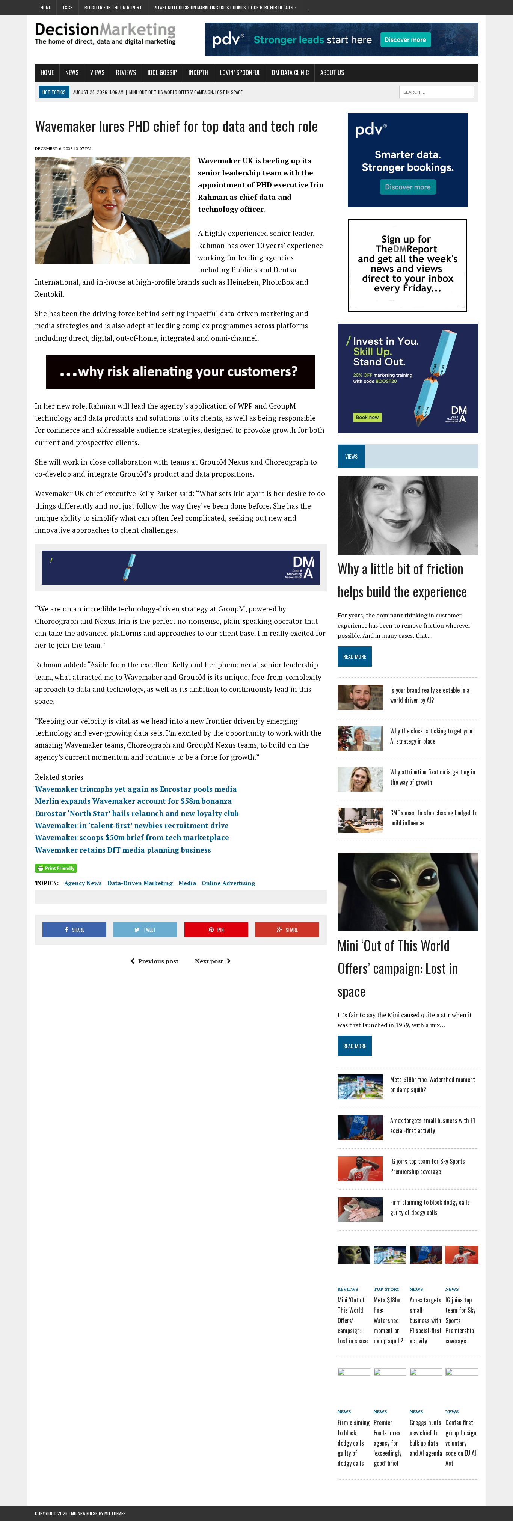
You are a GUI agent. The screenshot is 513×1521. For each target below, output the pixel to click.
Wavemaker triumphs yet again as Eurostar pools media (136, 789)
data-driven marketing (140, 883)
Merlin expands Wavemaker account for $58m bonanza (133, 801)
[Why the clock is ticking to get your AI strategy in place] (360, 746)
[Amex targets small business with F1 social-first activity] (360, 1135)
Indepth (198, 72)
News (71, 72)
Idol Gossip (162, 72)
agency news (83, 883)
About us (332, 72)
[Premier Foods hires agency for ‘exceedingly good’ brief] (390, 1381)
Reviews (126, 72)
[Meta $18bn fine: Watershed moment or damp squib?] (360, 1094)
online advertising (228, 883)
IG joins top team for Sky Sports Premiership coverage (460, 1320)
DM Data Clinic (290, 72)
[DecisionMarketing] (105, 34)
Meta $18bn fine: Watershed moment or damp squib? (388, 1320)
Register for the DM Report (113, 7)
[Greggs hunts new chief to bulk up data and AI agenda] (426, 1381)
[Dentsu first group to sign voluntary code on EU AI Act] (461, 1381)
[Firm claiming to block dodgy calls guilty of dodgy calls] (360, 1217)
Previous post (158, 961)
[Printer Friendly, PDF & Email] (56, 868)
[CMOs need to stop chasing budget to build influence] (360, 828)
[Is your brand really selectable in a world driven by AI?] (360, 705)
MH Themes (115, 1513)
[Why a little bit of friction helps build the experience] (408, 549)
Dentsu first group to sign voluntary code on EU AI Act (460, 1443)
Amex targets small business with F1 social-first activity (426, 1320)
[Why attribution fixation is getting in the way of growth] (360, 787)
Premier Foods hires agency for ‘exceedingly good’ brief (387, 1443)
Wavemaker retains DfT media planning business (123, 849)
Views (97, 72)
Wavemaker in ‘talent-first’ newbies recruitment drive (132, 825)
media (187, 883)
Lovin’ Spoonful (240, 72)
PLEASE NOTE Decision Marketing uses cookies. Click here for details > (225, 7)
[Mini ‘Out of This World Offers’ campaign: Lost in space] (408, 926)
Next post (209, 961)
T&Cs (67, 7)
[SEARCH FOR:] (436, 90)
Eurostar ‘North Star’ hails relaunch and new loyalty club (137, 813)
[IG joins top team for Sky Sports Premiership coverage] (360, 1176)
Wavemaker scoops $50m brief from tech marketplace (132, 837)
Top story (387, 1289)
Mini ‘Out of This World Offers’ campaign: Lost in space (398, 967)
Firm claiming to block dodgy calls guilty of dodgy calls (354, 1443)
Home (46, 7)
